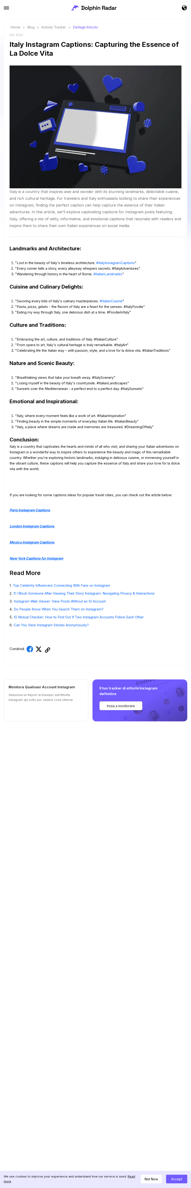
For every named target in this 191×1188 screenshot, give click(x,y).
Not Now (151, 1179)
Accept (176, 1179)
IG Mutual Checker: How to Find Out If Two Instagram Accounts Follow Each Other (79, 617)
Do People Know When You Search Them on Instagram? (58, 609)
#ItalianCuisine (111, 301)
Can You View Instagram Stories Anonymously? (51, 625)
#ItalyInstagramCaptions (115, 263)
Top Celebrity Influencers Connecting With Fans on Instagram (61, 585)
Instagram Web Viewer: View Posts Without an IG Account (60, 601)
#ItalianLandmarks (107, 274)
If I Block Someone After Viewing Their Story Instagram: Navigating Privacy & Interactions (84, 593)
